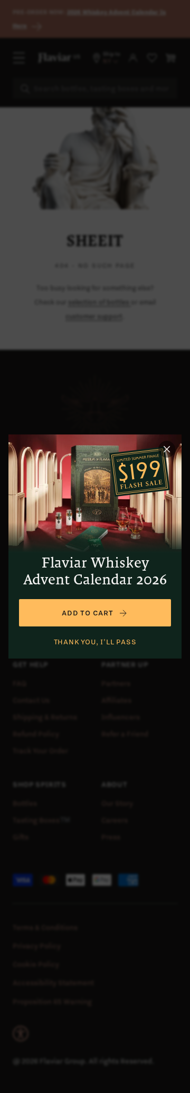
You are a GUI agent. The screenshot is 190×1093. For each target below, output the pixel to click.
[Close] (166, 449)
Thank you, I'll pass (95, 641)
